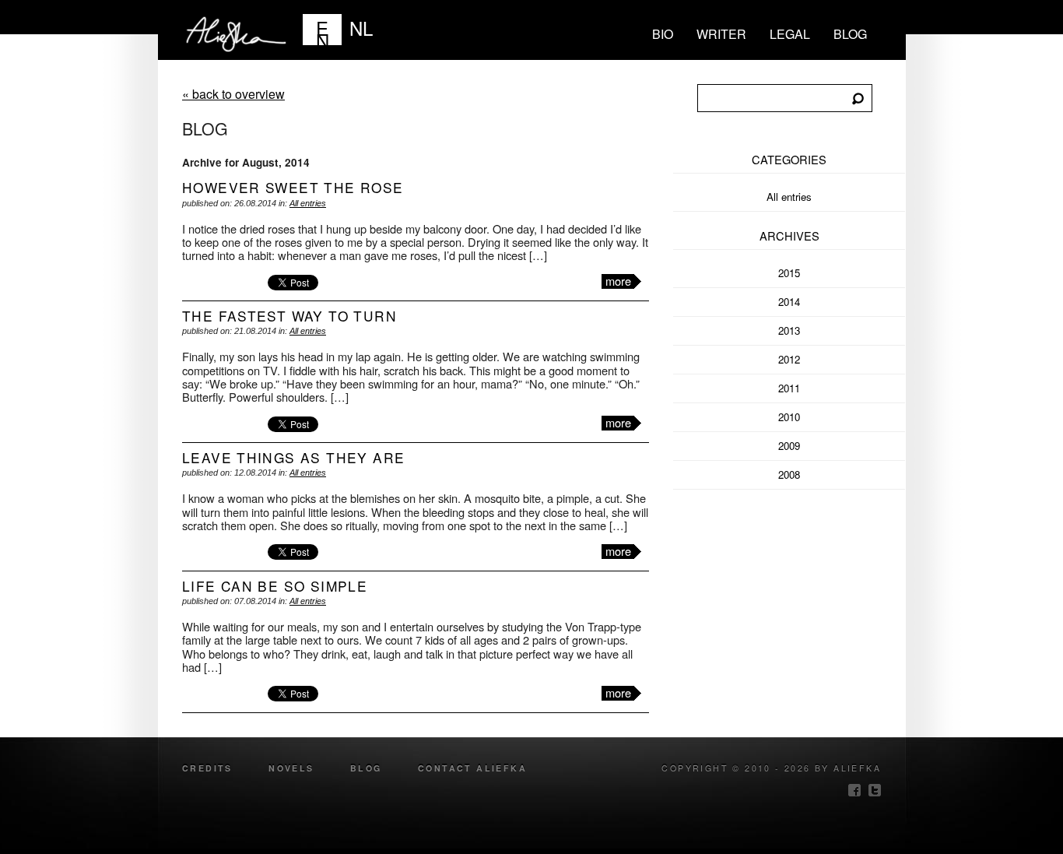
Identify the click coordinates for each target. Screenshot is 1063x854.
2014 (789, 301)
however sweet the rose (293, 187)
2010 (789, 416)
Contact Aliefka (472, 768)
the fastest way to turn (289, 315)
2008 (789, 474)
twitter (874, 790)
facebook (854, 790)
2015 (789, 272)
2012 (789, 359)
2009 (789, 445)
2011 (789, 388)
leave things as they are (293, 457)
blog (850, 34)
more (618, 281)
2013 (789, 330)
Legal (790, 34)
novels (291, 768)
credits (207, 768)
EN (322, 29)
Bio (662, 34)
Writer (721, 34)
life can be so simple (274, 586)
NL (361, 27)
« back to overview (233, 94)
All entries (307, 203)
